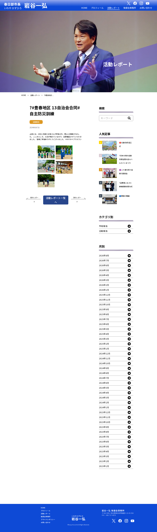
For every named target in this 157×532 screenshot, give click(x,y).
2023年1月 (104, 466)
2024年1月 (104, 407)
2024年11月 (104, 358)
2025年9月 (104, 309)
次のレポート (77, 198)
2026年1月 (104, 289)
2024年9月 (104, 368)
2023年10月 (104, 422)
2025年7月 (104, 319)
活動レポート (113, 7)
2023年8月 (104, 431)
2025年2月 (104, 343)
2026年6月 (104, 265)
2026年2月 (104, 284)
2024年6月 (104, 382)
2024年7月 (104, 377)
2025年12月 (104, 294)
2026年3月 (104, 280)
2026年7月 (104, 260)
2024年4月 (104, 392)
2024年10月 (104, 363)
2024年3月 (104, 397)
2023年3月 (104, 456)
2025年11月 (104, 299)
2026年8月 (104, 255)
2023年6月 (104, 441)
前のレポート (34, 198)
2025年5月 (104, 329)
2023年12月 (104, 412)
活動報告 (103, 231)
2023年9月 (104, 427)
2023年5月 (104, 446)
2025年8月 (104, 314)
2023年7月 (104, 436)
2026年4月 (104, 275)
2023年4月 (104, 451)
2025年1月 (104, 348)
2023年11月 (104, 417)
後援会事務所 (129, 7)
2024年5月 (104, 387)
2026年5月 (104, 270)
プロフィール (97, 7)
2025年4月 (104, 333)
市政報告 (103, 226)
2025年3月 (104, 338)
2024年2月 (104, 402)
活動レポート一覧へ (55, 200)
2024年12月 (104, 353)
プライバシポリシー (48, 519)
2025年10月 (104, 304)
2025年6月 (104, 324)
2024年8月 (104, 373)
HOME (84, 7)
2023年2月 (104, 461)
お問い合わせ (146, 7)
